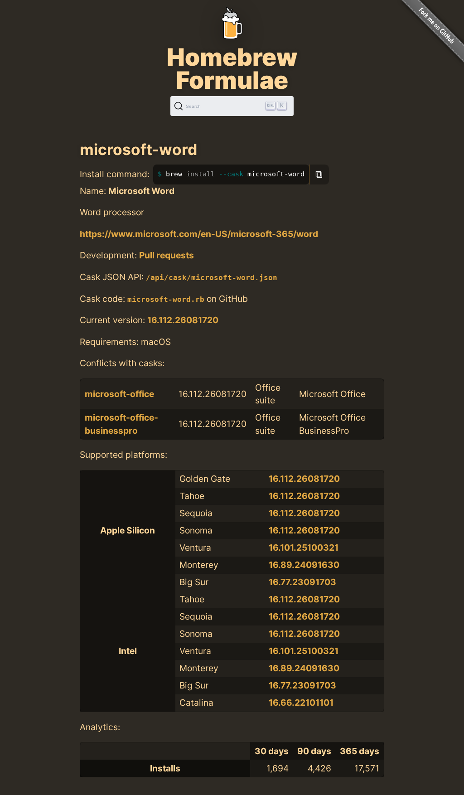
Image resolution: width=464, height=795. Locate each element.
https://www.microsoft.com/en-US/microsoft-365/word (199, 233)
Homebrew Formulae (232, 68)
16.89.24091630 (304, 564)
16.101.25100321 (303, 547)
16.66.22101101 (301, 702)
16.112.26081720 (182, 320)
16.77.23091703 (302, 582)
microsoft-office (119, 393)
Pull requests (166, 255)
